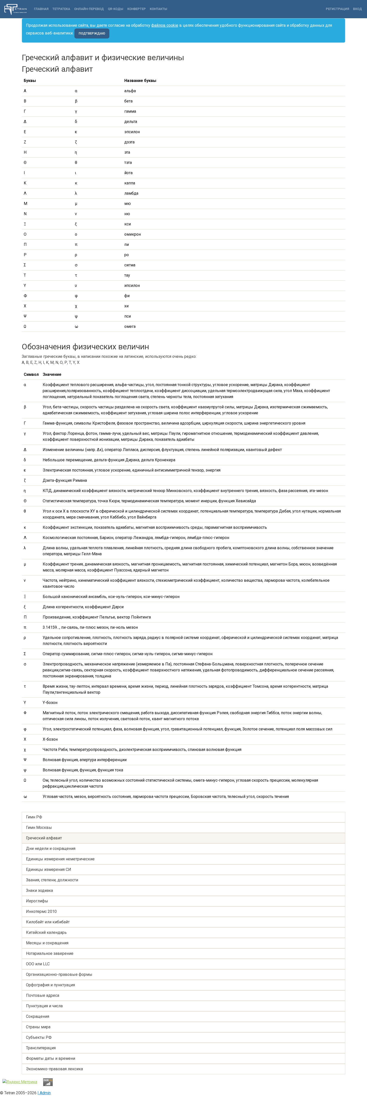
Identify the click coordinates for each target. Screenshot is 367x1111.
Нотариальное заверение (49, 953)
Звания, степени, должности (52, 880)
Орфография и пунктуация (50, 985)
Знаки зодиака (39, 890)
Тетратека (61, 9)
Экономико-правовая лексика (54, 1069)
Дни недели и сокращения (50, 848)
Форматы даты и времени (50, 1058)
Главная (41, 9)
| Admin (44, 1093)
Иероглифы (37, 901)
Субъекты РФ (39, 1037)
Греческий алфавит (44, 838)
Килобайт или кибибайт (48, 922)
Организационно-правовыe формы (59, 974)
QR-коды (115, 9)
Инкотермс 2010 (41, 911)
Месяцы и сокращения (47, 943)
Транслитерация (41, 1048)
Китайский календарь (46, 932)
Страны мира (38, 1027)
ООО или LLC (38, 964)
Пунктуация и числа (44, 1006)
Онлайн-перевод (89, 9)
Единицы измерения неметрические (60, 859)
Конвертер (136, 9)
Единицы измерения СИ (48, 869)
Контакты (158, 9)
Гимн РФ (34, 817)
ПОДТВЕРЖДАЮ (92, 33)
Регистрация (337, 9)
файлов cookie (164, 25)
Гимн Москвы (39, 827)
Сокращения (37, 1016)
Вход (357, 9)
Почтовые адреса (42, 995)
